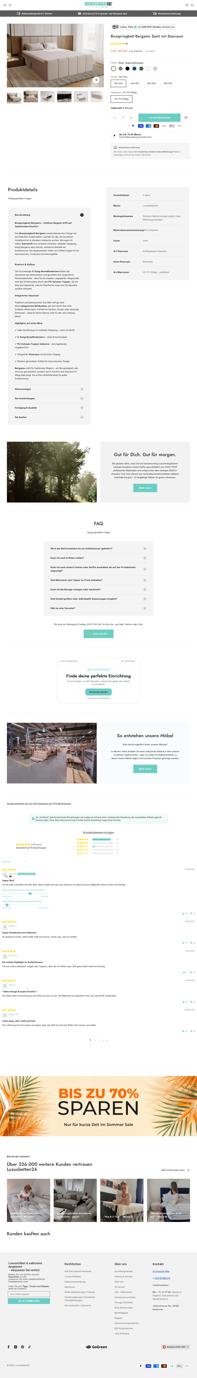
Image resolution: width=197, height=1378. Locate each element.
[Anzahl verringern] (115, 118)
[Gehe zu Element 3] (47, 97)
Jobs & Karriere (122, 1333)
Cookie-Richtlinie (73, 1276)
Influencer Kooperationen (127, 1323)
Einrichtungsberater (124, 1271)
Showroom (120, 1287)
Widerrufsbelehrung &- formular (80, 1292)
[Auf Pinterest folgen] (22, 1347)
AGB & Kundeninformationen (78, 1271)
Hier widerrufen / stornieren (78, 1305)
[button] (117, 43)
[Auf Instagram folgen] (15, 1347)
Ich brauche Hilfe (161, 1271)
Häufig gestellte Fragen (19, 198)
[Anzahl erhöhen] (131, 118)
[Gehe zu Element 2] (31, 97)
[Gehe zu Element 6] (98, 97)
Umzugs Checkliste (124, 1302)
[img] (8, 869)
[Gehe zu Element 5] (81, 97)
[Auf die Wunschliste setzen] (186, 118)
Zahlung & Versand (124, 1276)
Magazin (119, 1318)
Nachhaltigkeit (121, 1313)
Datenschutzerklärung (75, 1281)
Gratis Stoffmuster (134, 62)
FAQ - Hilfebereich (123, 1292)
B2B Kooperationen (124, 1328)
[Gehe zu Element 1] (14, 98)
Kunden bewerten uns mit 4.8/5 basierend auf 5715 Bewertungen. (39, 803)
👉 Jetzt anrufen (98, 633)
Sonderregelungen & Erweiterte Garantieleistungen (80, 1299)
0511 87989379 (162, 1278)
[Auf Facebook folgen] (8, 1347)
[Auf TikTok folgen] (29, 1347)
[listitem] (28, 1267)
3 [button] (99, 1040)
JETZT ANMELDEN (28, 1301)
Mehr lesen (145, 488)
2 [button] (94, 1040)
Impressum (70, 1287)
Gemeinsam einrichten (125, 1297)
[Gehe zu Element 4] (64, 97)
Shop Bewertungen (124, 1307)
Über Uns (119, 1281)
